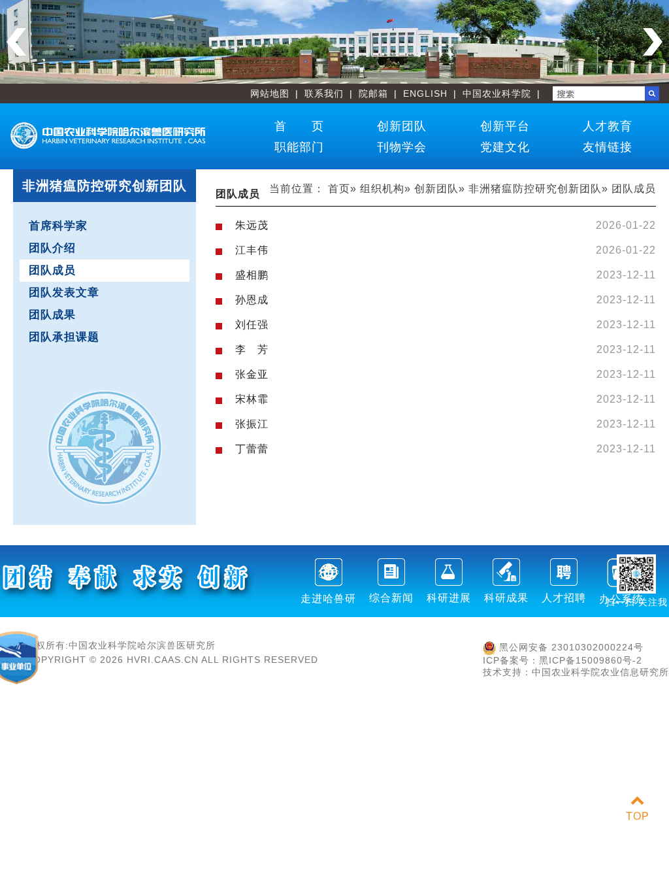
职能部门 (299, 147)
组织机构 (382, 188)
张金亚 (252, 374)
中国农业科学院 (497, 93)
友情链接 (607, 147)
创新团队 (402, 126)
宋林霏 (252, 399)
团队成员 (52, 270)
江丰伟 (252, 250)
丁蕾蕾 (252, 448)
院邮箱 (373, 93)
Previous (16, 42)
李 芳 (252, 349)
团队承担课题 (64, 337)
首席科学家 (58, 226)
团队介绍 (52, 248)
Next (652, 42)
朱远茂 (252, 225)
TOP (637, 816)
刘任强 (252, 324)
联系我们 (324, 93)
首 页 (299, 126)
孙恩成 (252, 299)
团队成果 (52, 315)
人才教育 (607, 126)
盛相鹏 (252, 274)
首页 (339, 188)
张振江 (252, 424)
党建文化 (505, 147)
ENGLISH (425, 93)
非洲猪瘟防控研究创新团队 (535, 188)
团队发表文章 (64, 292)
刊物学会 (402, 147)
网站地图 (269, 93)
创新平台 (505, 126)
